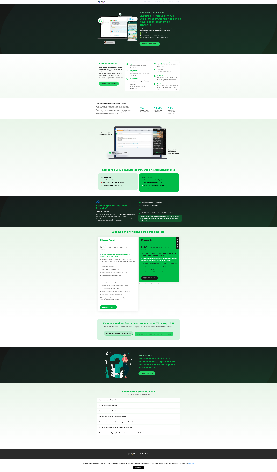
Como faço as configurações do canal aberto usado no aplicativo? (121, 433)
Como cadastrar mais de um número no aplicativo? (116, 427)
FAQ (177, 2)
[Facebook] (143, 454)
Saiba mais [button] (191, 463)
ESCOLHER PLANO (149, 278)
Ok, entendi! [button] (138, 467)
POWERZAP (148, 2)
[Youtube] (146, 454)
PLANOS (155, 2)
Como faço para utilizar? (107, 411)
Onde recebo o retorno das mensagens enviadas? (116, 422)
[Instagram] (141, 454)
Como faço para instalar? (107, 400)
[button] (138, 400)
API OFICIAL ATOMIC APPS (167, 2)
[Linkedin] (148, 454)
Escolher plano (108, 307)
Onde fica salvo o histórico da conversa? (112, 416)
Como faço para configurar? (108, 405)
